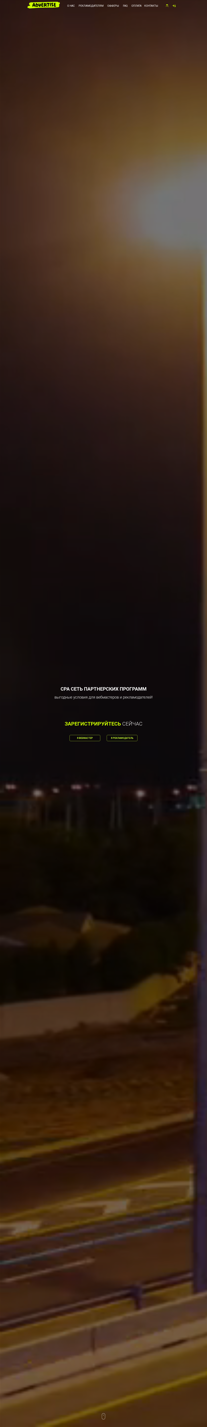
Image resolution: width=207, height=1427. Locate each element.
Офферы (113, 5)
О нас (71, 5)
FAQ (125, 5)
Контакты (151, 5)
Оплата (136, 5)
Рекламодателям (91, 5)
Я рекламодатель (122, 738)
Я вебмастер (85, 738)
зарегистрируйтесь (93, 724)
